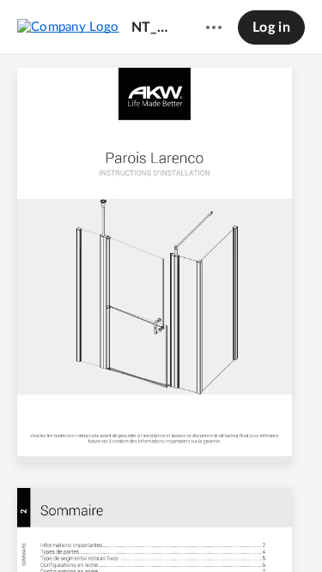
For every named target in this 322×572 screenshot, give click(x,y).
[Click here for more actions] (214, 27)
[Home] (68, 26)
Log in (271, 27)
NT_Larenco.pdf (152, 27)
